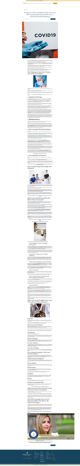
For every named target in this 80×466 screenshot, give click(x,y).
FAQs (35, 458)
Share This (53, 445)
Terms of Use (41, 464)
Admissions (35, 3)
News (52, 453)
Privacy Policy (45, 464)
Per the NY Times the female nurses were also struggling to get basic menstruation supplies (38, 135)
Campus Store (53, 457)
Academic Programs (30, 3)
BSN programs (29, 271)
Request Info (55, 3)
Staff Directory (48, 453)
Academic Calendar (48, 457)
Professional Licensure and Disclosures (42, 455)
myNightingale (53, 458)
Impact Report (36, 457)
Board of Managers (36, 453)
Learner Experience (43, 3)
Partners (53, 454)
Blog (26, 9)
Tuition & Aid (38, 3)
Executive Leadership (36, 454)
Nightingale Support (48, 458)
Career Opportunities (48, 454)
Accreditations (42, 453)
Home (24, 9)
